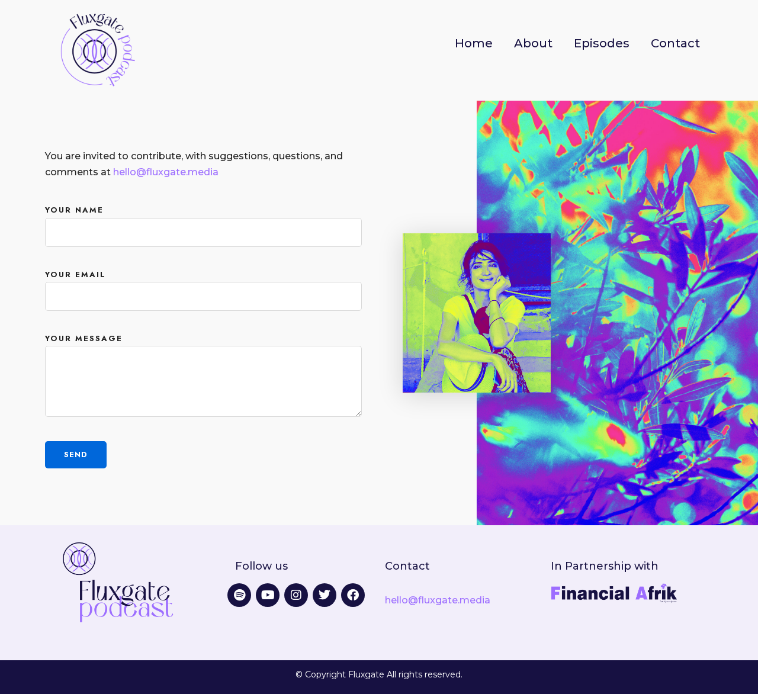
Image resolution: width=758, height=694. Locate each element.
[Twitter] (324, 595)
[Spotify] (239, 595)
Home (474, 43)
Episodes (601, 43)
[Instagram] (296, 595)
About (533, 43)
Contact (675, 43)
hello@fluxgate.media (166, 172)
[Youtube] (268, 595)
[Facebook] (353, 595)
